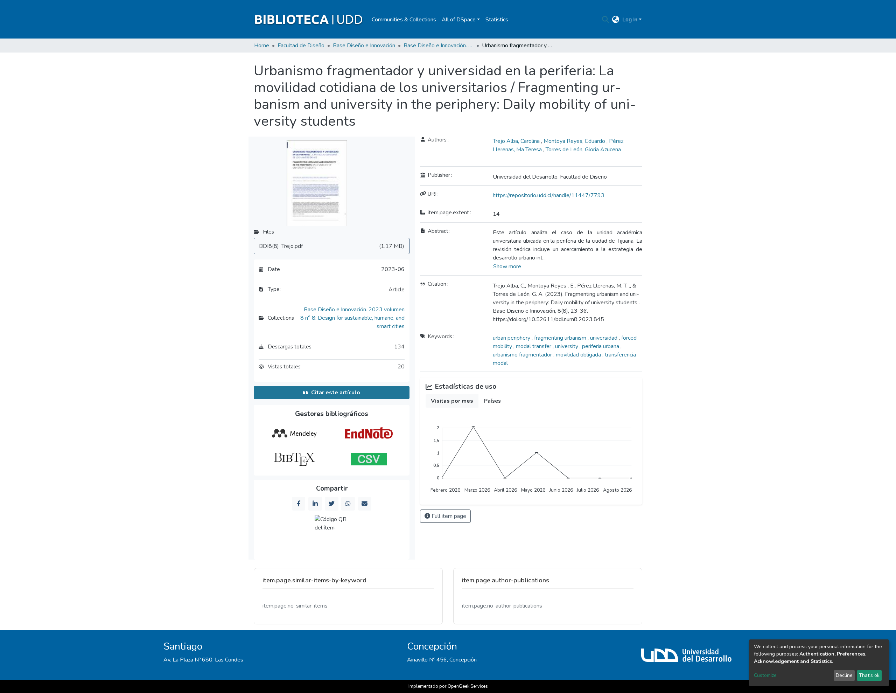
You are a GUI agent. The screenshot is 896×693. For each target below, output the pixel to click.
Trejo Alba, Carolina (517, 141)
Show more (507, 266)
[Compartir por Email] (364, 503)
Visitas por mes (452, 401)
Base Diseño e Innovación (364, 45)
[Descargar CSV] (368, 459)
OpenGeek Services (468, 686)
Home (261, 45)
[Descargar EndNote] (368, 433)
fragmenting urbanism (561, 338)
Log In (629, 19)
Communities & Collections (404, 19)
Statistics (496, 19)
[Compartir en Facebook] (298, 503)
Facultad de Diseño (301, 45)
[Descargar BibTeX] (294, 459)
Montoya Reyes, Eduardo (575, 141)
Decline (844, 675)
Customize (765, 675)
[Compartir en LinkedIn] (315, 503)
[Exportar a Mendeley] (294, 433)
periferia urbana (601, 346)
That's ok (869, 675)
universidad (604, 338)
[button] (615, 19)
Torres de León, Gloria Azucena (583, 149)
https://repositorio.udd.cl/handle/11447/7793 (548, 195)
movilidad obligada (579, 355)
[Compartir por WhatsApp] (348, 503)
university (567, 346)
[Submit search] (605, 19)
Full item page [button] (448, 516)
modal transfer (534, 346)
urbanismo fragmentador (523, 355)
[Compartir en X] (331, 503)
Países (492, 401)
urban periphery (512, 338)
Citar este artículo (335, 392)
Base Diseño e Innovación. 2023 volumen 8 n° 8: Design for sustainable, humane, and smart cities (439, 45)
